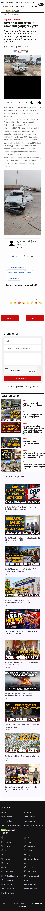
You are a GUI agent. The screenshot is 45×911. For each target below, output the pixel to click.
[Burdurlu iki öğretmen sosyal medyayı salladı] (11, 415)
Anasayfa (6, 14)
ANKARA (27, 2)
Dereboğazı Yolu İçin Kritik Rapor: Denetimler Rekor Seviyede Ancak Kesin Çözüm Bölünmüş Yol (33, 430)
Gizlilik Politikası (29, 817)
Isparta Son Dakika (30, 889)
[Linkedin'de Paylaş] (15, 102)
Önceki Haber (11, 318)
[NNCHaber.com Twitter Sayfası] (33, 6)
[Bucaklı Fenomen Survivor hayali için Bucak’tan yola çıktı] (11, 466)
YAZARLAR (6, 6)
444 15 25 (38, 825)
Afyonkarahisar (12, 19)
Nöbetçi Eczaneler (11, 876)
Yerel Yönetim (32, 838)
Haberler (22, 906)
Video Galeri (32, 872)
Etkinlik (7, 846)
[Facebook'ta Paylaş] (8, 102)
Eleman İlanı (9, 855)
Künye (3, 812)
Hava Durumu (10, 880)
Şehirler (26, 880)
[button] (41, 11)
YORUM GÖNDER (22, 379)
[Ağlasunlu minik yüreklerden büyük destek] (11, 442)
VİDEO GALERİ (14, 6)
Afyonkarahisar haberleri (17, 267)
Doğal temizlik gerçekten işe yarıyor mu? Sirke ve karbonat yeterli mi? (33, 455)
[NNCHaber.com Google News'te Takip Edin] (22, 51)
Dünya (7, 859)
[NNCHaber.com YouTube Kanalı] (36, 6)
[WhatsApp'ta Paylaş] (22, 102)
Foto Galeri (9, 872)
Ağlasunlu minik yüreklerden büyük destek (30, 443)
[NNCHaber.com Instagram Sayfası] (35, 2)
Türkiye (29, 273)
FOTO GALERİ (22, 6)
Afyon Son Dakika (7, 889)
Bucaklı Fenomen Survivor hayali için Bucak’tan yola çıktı (33, 467)
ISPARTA (21, 2)
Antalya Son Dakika (30, 884)
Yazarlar (30, 867)
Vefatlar (30, 851)
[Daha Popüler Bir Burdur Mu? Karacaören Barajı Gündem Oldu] (11, 404)
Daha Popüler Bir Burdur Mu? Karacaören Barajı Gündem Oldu (32, 405)
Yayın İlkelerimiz (6, 817)
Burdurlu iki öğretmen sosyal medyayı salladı (32, 415)
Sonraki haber (34, 318)
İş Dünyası (31, 846)
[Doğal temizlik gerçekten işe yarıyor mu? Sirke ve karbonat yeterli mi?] (11, 454)
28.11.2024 (9, 47)
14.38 (20, 47)
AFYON (16, 2)
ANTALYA (10, 2)
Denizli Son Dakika (7, 893)
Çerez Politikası (6, 821)
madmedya (37, 903)
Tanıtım (7, 851)
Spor (29, 842)
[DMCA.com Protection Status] (8, 830)
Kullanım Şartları (29, 821)
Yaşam (7, 867)
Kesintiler (8, 863)
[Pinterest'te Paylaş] (19, 102)
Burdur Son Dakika (8, 884)
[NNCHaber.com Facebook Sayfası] (33, 2)
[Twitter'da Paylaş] (11, 102)
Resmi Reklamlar (33, 859)
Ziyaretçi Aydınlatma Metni (10, 825)
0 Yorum (29, 47)
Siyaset (30, 863)
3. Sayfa (15, 14)
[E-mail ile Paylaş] (26, 102)
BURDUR (3, 2)
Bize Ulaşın (28, 812)
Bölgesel (8, 838)
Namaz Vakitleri (33, 876)
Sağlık (30, 855)
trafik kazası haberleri (16, 273)
